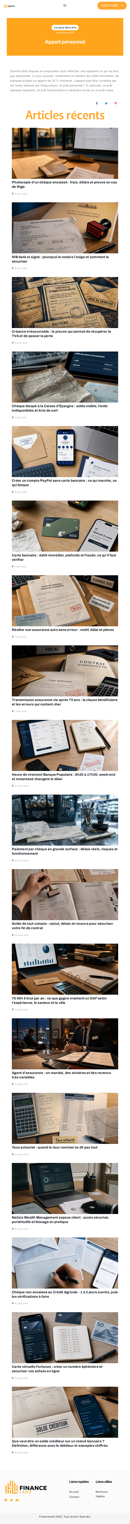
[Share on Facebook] (96, 103)
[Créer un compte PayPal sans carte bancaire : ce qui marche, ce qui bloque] (65, 451)
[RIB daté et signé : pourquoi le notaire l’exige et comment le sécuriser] (65, 227)
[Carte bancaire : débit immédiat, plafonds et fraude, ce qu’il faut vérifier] (65, 526)
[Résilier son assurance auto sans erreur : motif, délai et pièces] (65, 600)
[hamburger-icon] (65, 6)
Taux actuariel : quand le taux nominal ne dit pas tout (55, 1147)
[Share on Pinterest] (115, 103)
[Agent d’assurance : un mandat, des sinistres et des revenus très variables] (65, 1043)
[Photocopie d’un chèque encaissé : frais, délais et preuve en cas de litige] (65, 153)
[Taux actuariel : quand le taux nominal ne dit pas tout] (65, 1118)
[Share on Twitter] (106, 103)
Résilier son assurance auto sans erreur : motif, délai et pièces (63, 630)
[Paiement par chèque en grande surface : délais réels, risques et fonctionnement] (65, 820)
